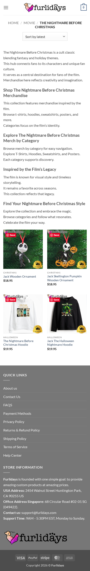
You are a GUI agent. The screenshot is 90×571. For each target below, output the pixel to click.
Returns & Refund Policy (21, 430)
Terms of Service (15, 447)
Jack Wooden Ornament (19, 276)
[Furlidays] (45, 7)
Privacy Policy (13, 422)
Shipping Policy (14, 438)
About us (10, 388)
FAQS (7, 405)
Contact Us (11, 397)
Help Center (12, 455)
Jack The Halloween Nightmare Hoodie (60, 343)
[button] (6, 7)
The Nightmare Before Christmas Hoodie (18, 343)
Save (12, 235)
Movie (29, 23)
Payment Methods (17, 413)
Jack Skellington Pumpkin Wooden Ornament (64, 278)
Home (13, 23)
